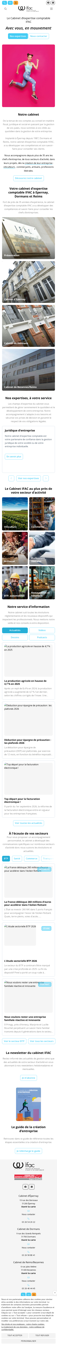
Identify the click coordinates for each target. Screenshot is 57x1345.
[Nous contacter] (10, 3)
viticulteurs (9, 166)
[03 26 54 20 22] (4, 3)
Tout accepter (14, 1335)
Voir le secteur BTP (14, 1041)
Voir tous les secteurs (42, 1041)
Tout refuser (42, 1335)
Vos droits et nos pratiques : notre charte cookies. (23, 1324)
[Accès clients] (15, 3)
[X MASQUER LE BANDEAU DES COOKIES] (55, 1292)
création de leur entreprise (38, 163)
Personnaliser (28, 1341)
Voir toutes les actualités (28, 823)
